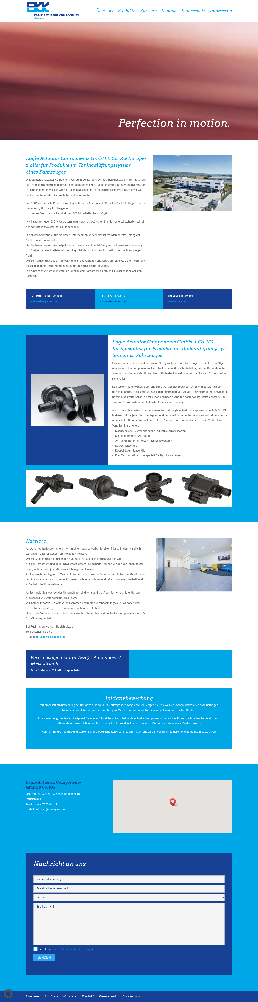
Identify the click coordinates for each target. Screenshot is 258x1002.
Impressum (221, 11)
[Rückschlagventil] (103, 505)
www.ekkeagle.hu (178, 301)
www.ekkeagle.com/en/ (45, 301)
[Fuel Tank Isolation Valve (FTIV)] (67, 425)
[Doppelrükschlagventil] (155, 505)
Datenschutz (193, 11)
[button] (174, 802)
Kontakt (169, 11)
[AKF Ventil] (206, 505)
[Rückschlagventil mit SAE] (51, 505)
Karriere (148, 11)
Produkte (126, 11)
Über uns (104, 11)
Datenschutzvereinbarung (74, 949)
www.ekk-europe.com (112, 301)
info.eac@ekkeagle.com (50, 637)
